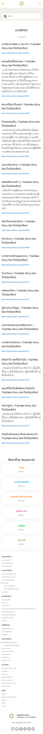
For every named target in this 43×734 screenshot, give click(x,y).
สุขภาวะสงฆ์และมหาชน (9, 683)
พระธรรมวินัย (6, 599)
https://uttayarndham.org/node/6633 (15, 53)
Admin (4, 706)
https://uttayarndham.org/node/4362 (15, 174)
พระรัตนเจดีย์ (6, 560)
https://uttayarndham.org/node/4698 (15, 113)
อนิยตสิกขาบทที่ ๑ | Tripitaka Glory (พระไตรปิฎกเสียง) (20, 184)
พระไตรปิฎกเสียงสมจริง (9, 574)
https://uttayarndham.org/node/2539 (15, 380)
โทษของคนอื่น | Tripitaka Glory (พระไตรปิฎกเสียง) (21, 123)
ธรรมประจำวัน (6, 660)
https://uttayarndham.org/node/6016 (15, 213)
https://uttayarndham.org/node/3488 (15, 248)
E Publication (6, 654)
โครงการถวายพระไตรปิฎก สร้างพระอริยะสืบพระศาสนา (19, 608)
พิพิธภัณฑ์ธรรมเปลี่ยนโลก (9, 642)
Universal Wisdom (8, 651)
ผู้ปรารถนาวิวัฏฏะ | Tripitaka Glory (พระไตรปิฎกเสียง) (20, 310)
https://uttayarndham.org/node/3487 (15, 265)
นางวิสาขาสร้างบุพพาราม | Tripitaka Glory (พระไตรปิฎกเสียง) (20, 258)
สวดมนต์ (4, 674)
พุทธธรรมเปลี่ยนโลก (8, 580)
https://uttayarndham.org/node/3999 (15, 230)
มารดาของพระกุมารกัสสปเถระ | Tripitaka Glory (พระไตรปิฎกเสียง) (20, 327)
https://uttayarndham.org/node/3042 (15, 299)
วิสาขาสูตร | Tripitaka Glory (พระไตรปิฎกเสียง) (19, 407)
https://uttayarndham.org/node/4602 (15, 156)
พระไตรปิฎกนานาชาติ (8, 577)
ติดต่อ (3, 703)
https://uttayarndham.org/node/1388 (15, 443)
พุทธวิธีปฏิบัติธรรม (7, 628)
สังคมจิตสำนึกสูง (7, 677)
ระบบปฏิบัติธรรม (7, 631)
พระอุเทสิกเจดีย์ (6, 566)
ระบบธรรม (5, 592)
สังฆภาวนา (5, 602)
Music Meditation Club (9, 668)
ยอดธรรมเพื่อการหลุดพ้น (11, 589)
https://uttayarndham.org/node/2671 (15, 351)
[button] (39, 3)
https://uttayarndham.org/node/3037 (15, 317)
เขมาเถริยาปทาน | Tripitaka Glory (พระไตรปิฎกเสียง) (19, 166)
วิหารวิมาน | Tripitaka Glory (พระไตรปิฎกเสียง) (19, 240)
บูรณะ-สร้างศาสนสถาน (9, 614)
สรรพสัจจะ (5, 671)
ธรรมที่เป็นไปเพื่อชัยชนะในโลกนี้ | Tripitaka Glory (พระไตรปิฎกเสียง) (20, 390)
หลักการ (4, 694)
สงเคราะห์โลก (6, 686)
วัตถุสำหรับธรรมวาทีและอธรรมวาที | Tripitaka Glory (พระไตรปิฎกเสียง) (20, 436)
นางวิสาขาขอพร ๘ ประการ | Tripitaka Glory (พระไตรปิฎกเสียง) (21, 46)
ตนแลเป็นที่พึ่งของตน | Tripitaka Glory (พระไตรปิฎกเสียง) (18, 63)
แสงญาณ (5, 634)
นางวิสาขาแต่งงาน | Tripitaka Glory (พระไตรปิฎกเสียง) (20, 344)
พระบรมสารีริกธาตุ (7, 563)
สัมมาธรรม (5, 583)
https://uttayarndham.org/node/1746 (15, 426)
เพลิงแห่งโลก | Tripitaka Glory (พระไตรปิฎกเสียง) (20, 292)
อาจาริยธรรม (6, 605)
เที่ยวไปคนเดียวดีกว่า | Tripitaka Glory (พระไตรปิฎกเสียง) (18, 223)
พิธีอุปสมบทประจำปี (8, 617)
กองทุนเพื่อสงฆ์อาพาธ (8, 611)
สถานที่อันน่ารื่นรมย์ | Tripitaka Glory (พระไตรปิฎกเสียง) (21, 106)
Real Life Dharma (7, 680)
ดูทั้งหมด (21, 471)
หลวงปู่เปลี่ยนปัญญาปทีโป (12, 645)
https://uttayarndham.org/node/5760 (15, 96)
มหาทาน (4, 620)
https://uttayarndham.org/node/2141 (15, 397)
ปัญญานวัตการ (6, 648)
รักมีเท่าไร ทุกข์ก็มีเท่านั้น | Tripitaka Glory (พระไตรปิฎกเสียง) (20, 361)
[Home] (21, 3)
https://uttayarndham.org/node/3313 (15, 282)
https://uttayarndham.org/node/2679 (15, 334)
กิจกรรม (4, 700)
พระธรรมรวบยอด (9, 586)
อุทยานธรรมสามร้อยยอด (9, 697)
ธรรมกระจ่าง (6, 657)
